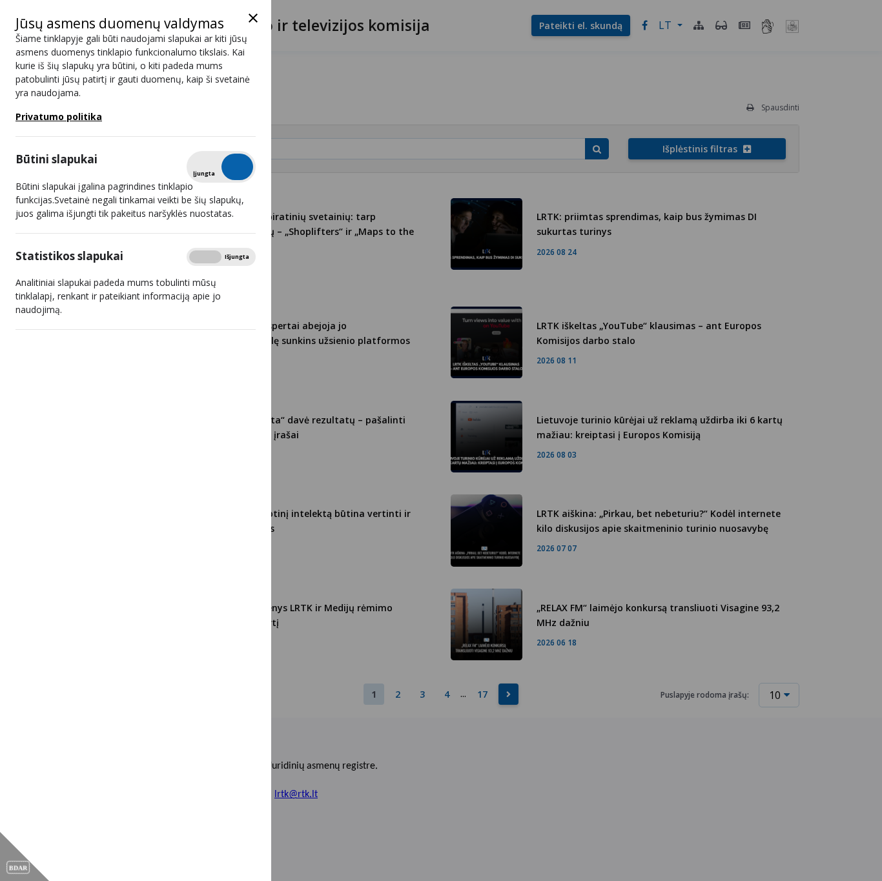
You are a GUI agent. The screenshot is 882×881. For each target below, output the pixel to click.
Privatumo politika (58, 116)
